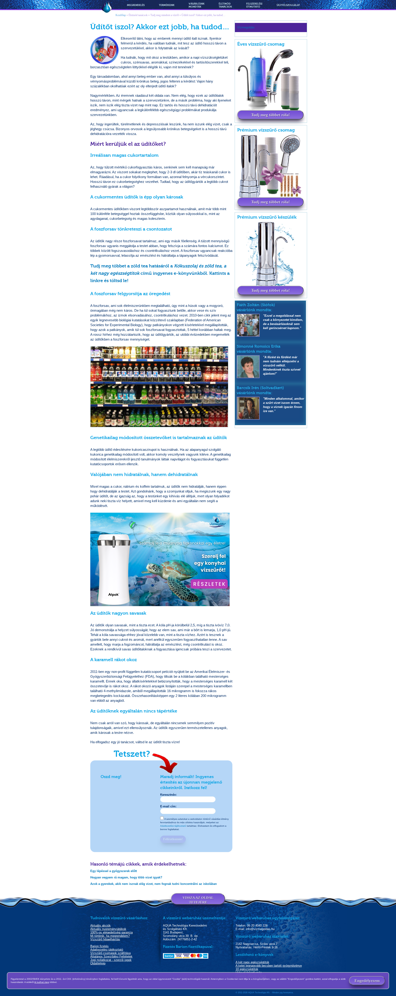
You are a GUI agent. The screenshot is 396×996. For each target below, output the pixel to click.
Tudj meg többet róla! (270, 115)
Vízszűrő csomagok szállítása (110, 953)
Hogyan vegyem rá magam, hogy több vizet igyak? (126, 877)
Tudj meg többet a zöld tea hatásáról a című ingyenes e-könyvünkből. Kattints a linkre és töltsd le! (160, 273)
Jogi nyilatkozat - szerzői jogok (111, 960)
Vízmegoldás (107, 7)
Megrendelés (136, 5)
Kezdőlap (121, 15)
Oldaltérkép (97, 963)
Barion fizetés (99, 946)
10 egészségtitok (247, 969)
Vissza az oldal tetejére (198, 900)
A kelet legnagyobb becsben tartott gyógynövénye (269, 965)
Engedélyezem (367, 980)
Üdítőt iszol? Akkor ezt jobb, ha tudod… (204, 15)
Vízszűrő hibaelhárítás (105, 939)
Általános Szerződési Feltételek (111, 956)
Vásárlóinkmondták (196, 5)
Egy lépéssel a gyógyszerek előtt (113, 871)
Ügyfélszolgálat (288, 5)
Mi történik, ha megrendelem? (110, 936)
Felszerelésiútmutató (254, 5)
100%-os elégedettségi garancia (111, 932)
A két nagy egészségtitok (252, 962)
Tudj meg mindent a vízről (164, 15)
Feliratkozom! (173, 839)
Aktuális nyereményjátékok (108, 929)
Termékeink (166, 5)
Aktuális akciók (100, 925)
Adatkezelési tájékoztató (173, 826)
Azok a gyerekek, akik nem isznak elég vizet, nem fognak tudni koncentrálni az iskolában (153, 884)
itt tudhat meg (41, 982)
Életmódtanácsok (225, 5)
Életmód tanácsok (138, 15)
